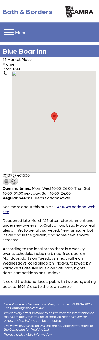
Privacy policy (14, 334)
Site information (39, 334)
